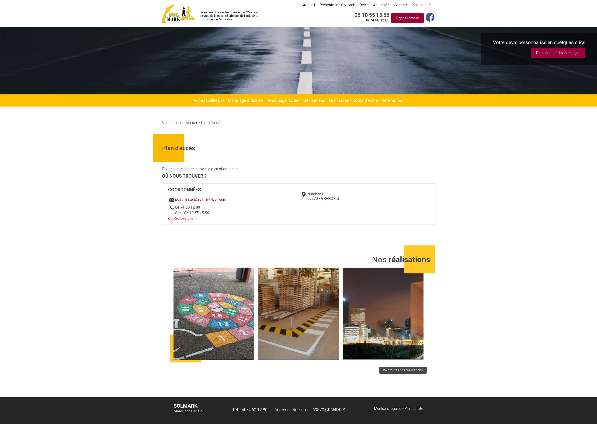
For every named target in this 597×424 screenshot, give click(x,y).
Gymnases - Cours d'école (353, 100)
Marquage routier (284, 100)
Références (392, 100)
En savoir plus (214, 341)
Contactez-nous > (182, 218)
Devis (364, 5)
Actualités (381, 5)
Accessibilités (207, 100)
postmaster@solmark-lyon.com (200, 199)
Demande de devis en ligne (558, 53)
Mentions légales (388, 408)
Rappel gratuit (407, 18)
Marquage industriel (246, 100)
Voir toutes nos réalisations (403, 370)
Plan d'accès (422, 5)
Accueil (309, 5)
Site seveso (314, 100)
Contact (400, 5)
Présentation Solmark (337, 5)
